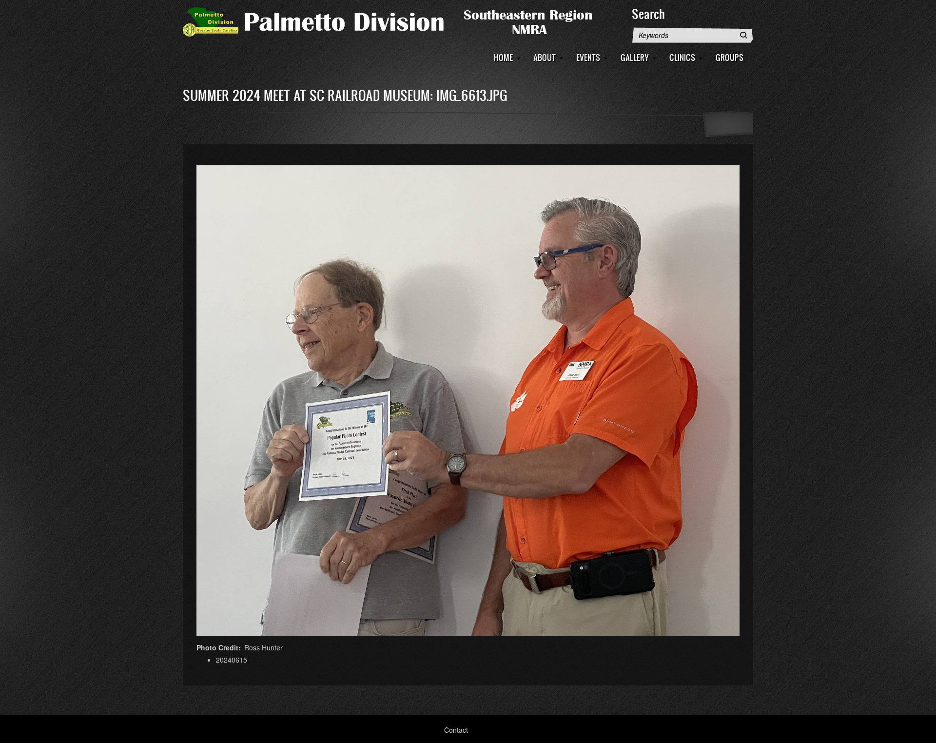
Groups (729, 57)
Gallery (635, 57)
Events (588, 57)
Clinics (682, 57)
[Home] (402, 21)
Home (503, 57)
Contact (456, 730)
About (544, 57)
